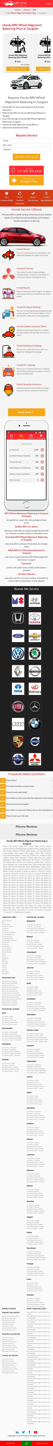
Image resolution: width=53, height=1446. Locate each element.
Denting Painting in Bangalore (35, 928)
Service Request (6, 920)
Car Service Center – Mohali (35, 1197)
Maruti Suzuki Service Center (10, 1316)
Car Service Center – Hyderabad (36, 1072)
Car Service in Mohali (33, 1189)
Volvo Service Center (8, 1343)
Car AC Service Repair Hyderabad (36, 1071)
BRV (34, 9)
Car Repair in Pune (32, 1285)
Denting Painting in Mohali (34, 1193)
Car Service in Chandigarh (34, 956)
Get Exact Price (18, 68)
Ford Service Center (8, 1326)
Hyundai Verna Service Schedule (11, 995)
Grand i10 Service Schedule (10, 991)
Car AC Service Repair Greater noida (37, 1039)
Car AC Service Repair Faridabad (36, 1008)
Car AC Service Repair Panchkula (36, 1257)
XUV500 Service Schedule (9, 1005)
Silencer (4, 969)
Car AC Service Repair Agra (10, 1022)
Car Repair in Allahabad (9, 1049)
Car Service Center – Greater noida (37, 1041)
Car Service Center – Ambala (10, 1071)
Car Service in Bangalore (34, 925)
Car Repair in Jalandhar (33, 1113)
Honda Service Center (8, 1320)
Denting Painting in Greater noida (37, 1037)
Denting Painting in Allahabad (11, 1051)
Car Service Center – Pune (34, 1291)
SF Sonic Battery (6, 950)
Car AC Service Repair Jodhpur (35, 1133)
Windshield (5, 973)
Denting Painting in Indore (34, 1084)
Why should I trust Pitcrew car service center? (20, 786)
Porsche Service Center (9, 1345)
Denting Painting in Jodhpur (35, 1131)
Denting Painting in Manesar (35, 1178)
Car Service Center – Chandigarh (36, 963)
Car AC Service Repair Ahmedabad (12, 1038)
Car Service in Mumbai (33, 1205)
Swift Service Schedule (8, 985)
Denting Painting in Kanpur (35, 1146)
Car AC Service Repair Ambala (10, 1069)
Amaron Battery (6, 948)
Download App (6, 924)
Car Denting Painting (8, 934)
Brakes (4, 954)
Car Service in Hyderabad (34, 1065)
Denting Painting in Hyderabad (36, 1069)
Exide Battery (6, 946)
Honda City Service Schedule (10, 997)
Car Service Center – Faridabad (36, 1010)
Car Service (5, 928)
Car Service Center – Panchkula (36, 1259)
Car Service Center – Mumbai (35, 1213)
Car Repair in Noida (32, 1238)
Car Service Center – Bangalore (36, 932)
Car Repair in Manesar (33, 1176)
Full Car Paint (6, 942)
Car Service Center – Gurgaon (35, 1057)
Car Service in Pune (32, 1283)
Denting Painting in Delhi (34, 991)
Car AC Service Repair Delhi (35, 993)
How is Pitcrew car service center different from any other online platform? (29, 810)
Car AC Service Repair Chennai (35, 977)
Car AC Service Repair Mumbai (35, 1211)
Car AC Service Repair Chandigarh (36, 961)
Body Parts (5, 971)
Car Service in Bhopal (33, 940)
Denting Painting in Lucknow (35, 1162)
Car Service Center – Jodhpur (35, 1135)
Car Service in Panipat (33, 1267)
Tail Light (5, 964)
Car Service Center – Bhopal (35, 948)
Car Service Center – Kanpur (35, 1150)
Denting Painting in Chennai (35, 975)
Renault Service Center (9, 1330)
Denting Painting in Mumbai (35, 1209)
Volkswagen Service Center (10, 1351)
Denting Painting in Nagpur (35, 1224)
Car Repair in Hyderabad (34, 1067)
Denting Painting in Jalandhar (35, 1115)
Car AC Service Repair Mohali (35, 1195)
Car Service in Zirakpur (33, 1298)
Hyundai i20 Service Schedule (10, 993)
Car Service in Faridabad (34, 1002)
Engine (4, 965)
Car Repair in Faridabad (34, 1004)
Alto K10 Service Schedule (9, 983)
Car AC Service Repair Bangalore (36, 930)
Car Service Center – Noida (35, 1244)
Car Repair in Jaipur (32, 1098)
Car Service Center (7, 926)
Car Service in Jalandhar (34, 1111)
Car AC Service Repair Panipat (35, 1273)
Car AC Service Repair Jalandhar (36, 1117)
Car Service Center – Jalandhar (36, 1119)
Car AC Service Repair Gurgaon (36, 1055)
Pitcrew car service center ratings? (16, 792)
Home (17, 9)
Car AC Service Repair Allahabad (11, 1053)
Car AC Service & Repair (9, 932)
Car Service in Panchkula (34, 1252)
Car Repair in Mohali (33, 1191)
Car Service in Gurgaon (33, 1049)
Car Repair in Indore (33, 1082)
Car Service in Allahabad (9, 1047)
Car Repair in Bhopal (33, 942)
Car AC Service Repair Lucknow (36, 1164)
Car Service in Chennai (33, 971)
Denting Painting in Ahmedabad (11, 1036)
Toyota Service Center (8, 1322)
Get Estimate (43, 1443)
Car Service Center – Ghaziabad (36, 1026)
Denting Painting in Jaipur (34, 1100)
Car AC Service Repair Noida (35, 1242)
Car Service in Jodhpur (33, 1127)
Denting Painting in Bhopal (34, 944)
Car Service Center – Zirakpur (35, 1306)
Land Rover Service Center (10, 1347)
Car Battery (5, 944)
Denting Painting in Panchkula (35, 1255)
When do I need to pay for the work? (17, 816)
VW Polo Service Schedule (9, 1001)
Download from (28, 180)
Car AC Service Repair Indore (35, 1086)
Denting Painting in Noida (34, 1240)
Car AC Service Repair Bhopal (35, 946)
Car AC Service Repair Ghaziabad (36, 1024)
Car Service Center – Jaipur (34, 1104)
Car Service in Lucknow (33, 1158)
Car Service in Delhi (32, 987)
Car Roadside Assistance (9, 940)
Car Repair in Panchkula (34, 1254)
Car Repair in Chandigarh (34, 958)
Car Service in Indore (33, 1080)
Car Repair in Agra (7, 1018)
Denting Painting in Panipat (35, 1271)
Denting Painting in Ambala (10, 1067)
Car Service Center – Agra (9, 1024)
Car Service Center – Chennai (35, 979)
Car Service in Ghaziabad (34, 1018)
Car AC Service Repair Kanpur (35, 1148)
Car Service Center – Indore (35, 1088)
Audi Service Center (8, 1337)
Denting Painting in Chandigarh (36, 959)
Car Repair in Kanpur (33, 1144)
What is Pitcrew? (11, 780)
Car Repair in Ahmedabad (9, 1034)
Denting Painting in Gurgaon (35, 1053)
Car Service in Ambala (8, 1063)
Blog (3, 922)
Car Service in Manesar (33, 1174)
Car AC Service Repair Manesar (36, 1180)
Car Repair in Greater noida (35, 1035)
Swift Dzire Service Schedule (10, 987)
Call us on (29, 170)
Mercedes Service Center (9, 1341)
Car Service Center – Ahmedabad (11, 1040)
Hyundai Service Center (9, 1318)
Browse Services (25, 156)
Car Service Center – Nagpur (35, 1228)
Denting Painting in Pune (34, 1287)
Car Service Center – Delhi (34, 995)
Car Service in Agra (7, 1016)
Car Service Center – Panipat (35, 1275)
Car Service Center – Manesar (35, 1182)
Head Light (5, 962)
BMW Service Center (8, 1339)
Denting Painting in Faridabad (35, 1006)
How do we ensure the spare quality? (17, 804)
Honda (26, 9)
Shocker (4, 960)
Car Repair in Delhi (32, 989)
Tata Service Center (8, 1324)
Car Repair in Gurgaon (33, 1051)
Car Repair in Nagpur (33, 1222)
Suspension (5, 958)
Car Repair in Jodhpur (33, 1129)
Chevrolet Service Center (9, 1328)
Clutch (4, 956)
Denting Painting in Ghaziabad (36, 1022)
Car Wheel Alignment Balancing (21, 13)
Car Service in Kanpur (33, 1143)
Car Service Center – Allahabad (11, 1055)
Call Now (11, 1443)
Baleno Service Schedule (9, 989)
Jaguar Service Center (8, 1349)
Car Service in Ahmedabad (10, 1032)
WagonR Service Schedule (9, 981)
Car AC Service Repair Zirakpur (36, 1304)
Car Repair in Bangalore (34, 926)
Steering (4, 967)
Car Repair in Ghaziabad (34, 1020)
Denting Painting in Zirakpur (35, 1302)
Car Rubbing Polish (7, 938)
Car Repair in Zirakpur (33, 1300)
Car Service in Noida (33, 1236)
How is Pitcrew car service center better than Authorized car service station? (29, 798)
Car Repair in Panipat (33, 1269)
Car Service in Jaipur (33, 1096)
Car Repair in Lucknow (33, 1160)
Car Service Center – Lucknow (35, 1166)
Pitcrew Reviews (26, 826)
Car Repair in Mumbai (33, 1207)
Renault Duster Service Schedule (11, 999)
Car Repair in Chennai (33, 973)
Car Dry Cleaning (7, 936)
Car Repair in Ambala (8, 1065)
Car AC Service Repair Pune (35, 1289)
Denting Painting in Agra (9, 1020)
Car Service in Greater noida (35, 1033)
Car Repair (5, 930)
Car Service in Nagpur (33, 1220)
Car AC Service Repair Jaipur (35, 1102)
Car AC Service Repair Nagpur (35, 1226)
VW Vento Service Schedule (10, 1003)
